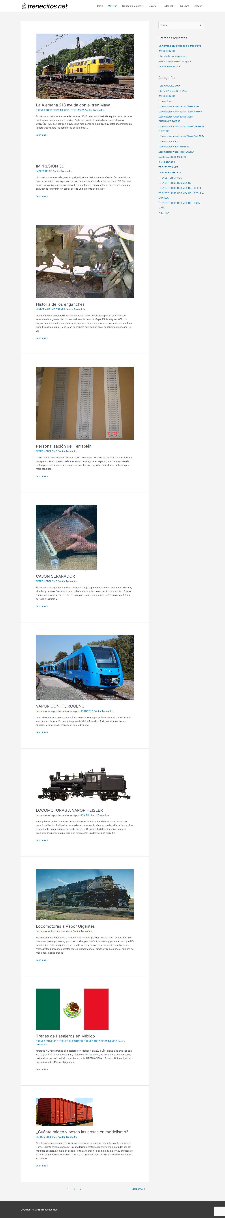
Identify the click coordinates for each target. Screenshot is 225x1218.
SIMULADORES (166, 162)
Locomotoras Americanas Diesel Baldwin (180, 111)
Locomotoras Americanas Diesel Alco (178, 106)
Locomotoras (43, 931)
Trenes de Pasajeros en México (65, 1036)
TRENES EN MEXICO (47, 1041)
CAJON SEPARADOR (55, 576)
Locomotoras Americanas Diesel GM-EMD (181, 136)
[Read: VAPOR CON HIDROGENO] (85, 667)
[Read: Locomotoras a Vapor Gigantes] (85, 894)
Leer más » (42, 134)
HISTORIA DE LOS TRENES (50, 309)
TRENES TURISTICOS (71, 1041)
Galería (152, 5)
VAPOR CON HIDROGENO (60, 706)
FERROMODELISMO (46, 451)
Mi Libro (184, 5)
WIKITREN (163, 212)
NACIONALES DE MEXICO (172, 157)
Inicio (100, 5)
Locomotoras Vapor (46, 711)
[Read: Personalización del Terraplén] (85, 403)
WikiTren (112, 5)
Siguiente (139, 1188)
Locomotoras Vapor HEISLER (73, 815)
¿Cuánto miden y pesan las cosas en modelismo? (82, 1131)
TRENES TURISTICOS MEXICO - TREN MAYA (60, 110)
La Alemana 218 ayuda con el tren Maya (73, 105)
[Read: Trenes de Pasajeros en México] (72, 1009)
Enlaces (198, 5)
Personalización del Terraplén (64, 446)
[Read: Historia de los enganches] (85, 261)
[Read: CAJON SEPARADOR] (66, 537)
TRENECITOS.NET (168, 167)
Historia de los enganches (60, 304)
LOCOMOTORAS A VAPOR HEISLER (69, 810)
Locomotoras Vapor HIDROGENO (75, 711)
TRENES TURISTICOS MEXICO (100, 1041)
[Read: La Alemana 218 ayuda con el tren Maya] (85, 66)
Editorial (168, 5)
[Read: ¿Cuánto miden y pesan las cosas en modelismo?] (64, 1111)
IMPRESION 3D (50, 166)
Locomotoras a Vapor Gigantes (65, 926)
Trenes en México (131, 5)
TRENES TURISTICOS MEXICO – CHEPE (180, 188)
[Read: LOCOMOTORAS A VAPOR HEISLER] (85, 782)
